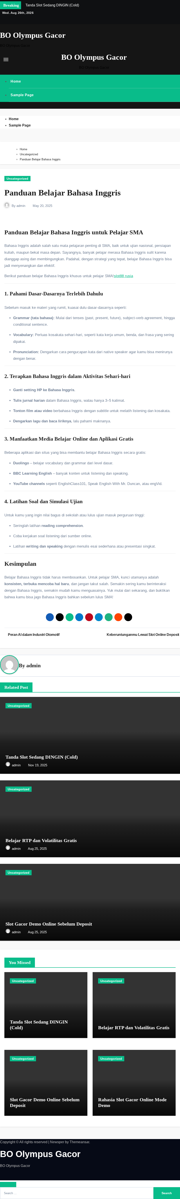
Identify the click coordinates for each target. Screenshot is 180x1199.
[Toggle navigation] (6, 59)
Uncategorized (17, 178)
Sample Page (22, 95)
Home (16, 81)
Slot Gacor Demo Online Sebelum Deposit (48, 924)
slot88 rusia (123, 276)
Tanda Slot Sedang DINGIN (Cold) (41, 757)
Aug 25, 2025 (37, 848)
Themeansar (79, 1142)
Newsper (57, 1142)
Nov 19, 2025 (37, 765)
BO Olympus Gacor (33, 35)
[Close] (8, 1184)
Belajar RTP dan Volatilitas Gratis (41, 840)
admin (20, 206)
